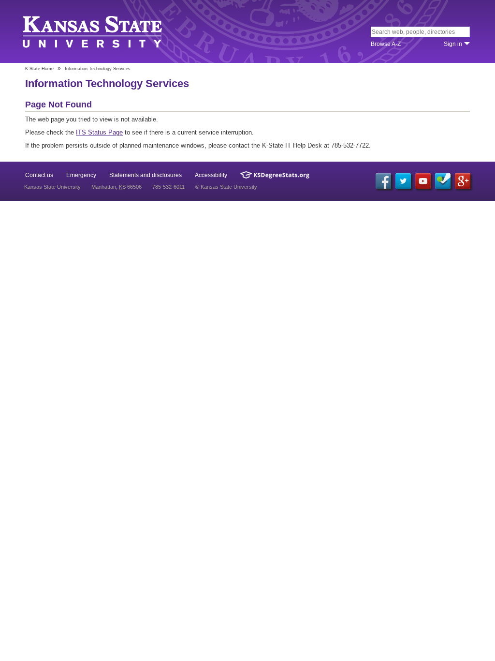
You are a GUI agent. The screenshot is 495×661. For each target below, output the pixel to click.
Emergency (81, 175)
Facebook (383, 181)
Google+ (462, 181)
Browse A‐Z (386, 44)
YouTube (423, 181)
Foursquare (443, 181)
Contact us (39, 175)
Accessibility (211, 175)
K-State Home (39, 68)
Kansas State (94, 32)
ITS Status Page (99, 132)
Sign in (453, 44)
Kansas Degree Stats (274, 175)
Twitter (403, 181)
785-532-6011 (168, 187)
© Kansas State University (226, 187)
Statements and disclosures (145, 175)
